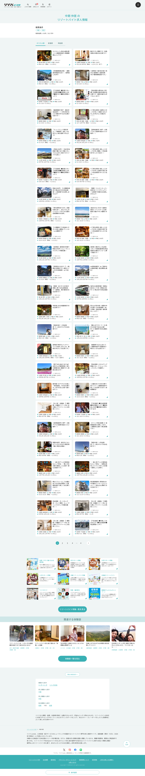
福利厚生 (53, 760)
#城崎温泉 (89, 650)
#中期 (21, 648)
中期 (38, 30)
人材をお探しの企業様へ (107, 760)
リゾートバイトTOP (32, 729)
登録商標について (84, 760)
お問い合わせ (72, 762)
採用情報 (94, 760)
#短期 (130, 648)
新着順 (50, 43)
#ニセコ (37, 648)
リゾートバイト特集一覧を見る (72, 609)
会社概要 (45, 760)
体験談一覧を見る (72, 658)
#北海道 (43, 648)
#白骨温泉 (114, 648)
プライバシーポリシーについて (67, 760)
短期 (40, 705)
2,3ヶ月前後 (53, 685)
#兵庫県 (95, 650)
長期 (50, 705)
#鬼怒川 (12, 648)
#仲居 (16, 648)
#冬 (28, 648)
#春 (56, 648)
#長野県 (69, 648)
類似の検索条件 (71, 674)
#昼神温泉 (63, 648)
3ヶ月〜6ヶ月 (43, 685)
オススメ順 (40, 43)
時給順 (60, 43)
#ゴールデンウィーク (121, 650)
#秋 (25, 648)
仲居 (43, 30)
